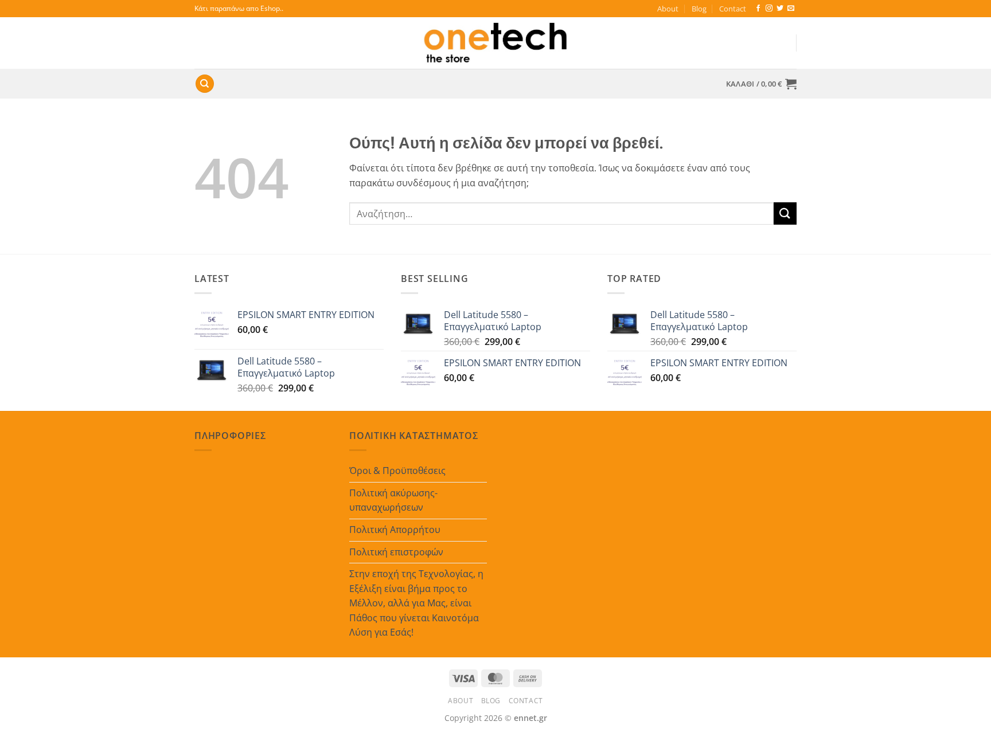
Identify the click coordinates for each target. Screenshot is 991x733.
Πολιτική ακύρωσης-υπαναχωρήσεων (393, 500)
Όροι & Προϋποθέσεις (397, 470)
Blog (699, 8)
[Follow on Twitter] (780, 9)
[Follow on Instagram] (769, 9)
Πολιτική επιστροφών (396, 552)
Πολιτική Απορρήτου (394, 529)
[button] (761, 84)
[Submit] (785, 213)
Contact (732, 8)
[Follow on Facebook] (758, 9)
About (667, 8)
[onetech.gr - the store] (495, 43)
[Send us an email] (790, 9)
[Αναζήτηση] (205, 84)
